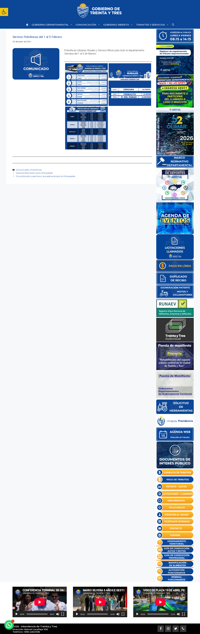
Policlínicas (36, 170)
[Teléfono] (183, 628)
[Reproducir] (16, 614)
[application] (39, 602)
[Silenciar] (57, 614)
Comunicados (23, 170)
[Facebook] (161, 628)
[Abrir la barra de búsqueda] (173, 25)
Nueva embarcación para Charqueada (34, 173)
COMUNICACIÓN (86, 24)
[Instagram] (168, 628)
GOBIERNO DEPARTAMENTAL (50, 24)
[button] (4, 12)
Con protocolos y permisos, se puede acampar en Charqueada (45, 176)
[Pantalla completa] (62, 614)
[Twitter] (175, 628)
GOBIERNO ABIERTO (116, 24)
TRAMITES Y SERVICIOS (150, 24)
